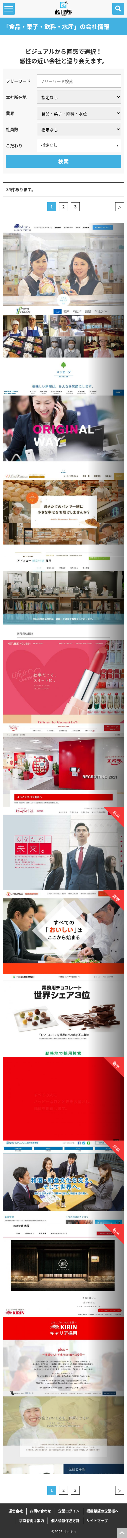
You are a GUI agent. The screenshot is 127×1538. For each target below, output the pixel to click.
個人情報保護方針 (65, 1520)
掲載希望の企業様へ (102, 1510)
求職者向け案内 (31, 1520)
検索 (63, 161)
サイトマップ (97, 1520)
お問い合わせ (40, 1510)
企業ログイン (68, 1510)
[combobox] (79, 145)
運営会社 (16, 1510)
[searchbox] (78, 144)
